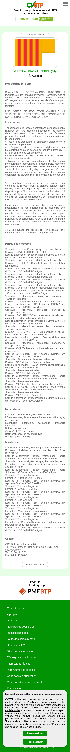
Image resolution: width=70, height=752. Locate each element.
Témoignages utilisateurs (21, 657)
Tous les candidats (17, 632)
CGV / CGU (30, 707)
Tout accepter (35, 742)
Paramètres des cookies (21, 669)
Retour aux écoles (35, 34)
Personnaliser (35, 733)
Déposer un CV (16, 645)
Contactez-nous (16, 608)
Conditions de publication (21, 676)
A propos (12, 614)
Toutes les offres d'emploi (21, 639)
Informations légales (18, 663)
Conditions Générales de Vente (25, 682)
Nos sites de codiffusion (21, 626)
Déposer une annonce (20, 651)
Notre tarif (12, 620)
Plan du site (14, 688)
